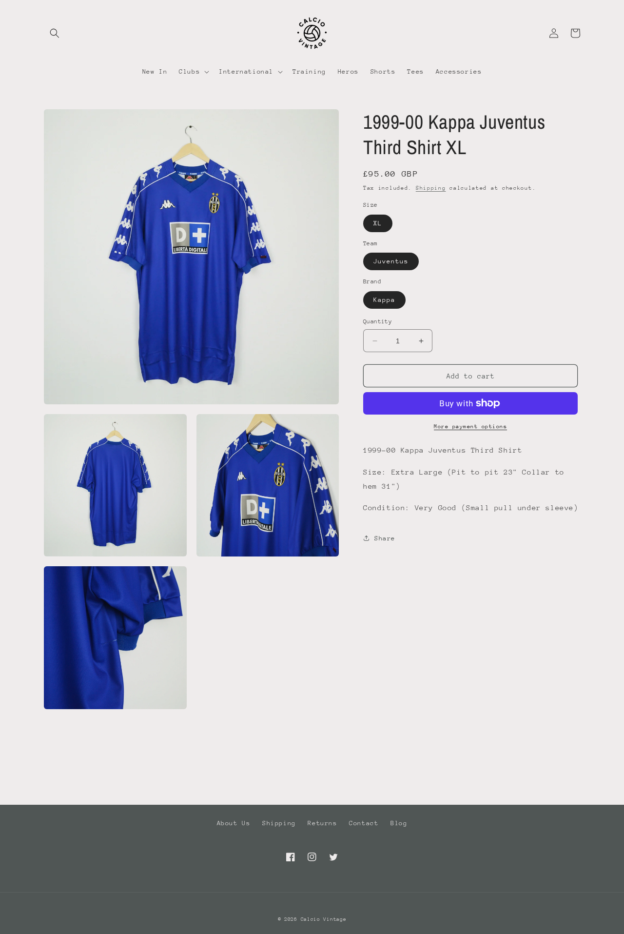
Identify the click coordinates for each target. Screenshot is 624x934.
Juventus (391, 261)
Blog (398, 823)
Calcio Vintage (324, 919)
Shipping (431, 188)
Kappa (384, 299)
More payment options (470, 426)
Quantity (377, 321)
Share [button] (384, 538)
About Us (234, 823)
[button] (54, 33)
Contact (363, 823)
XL (377, 223)
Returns (322, 823)
